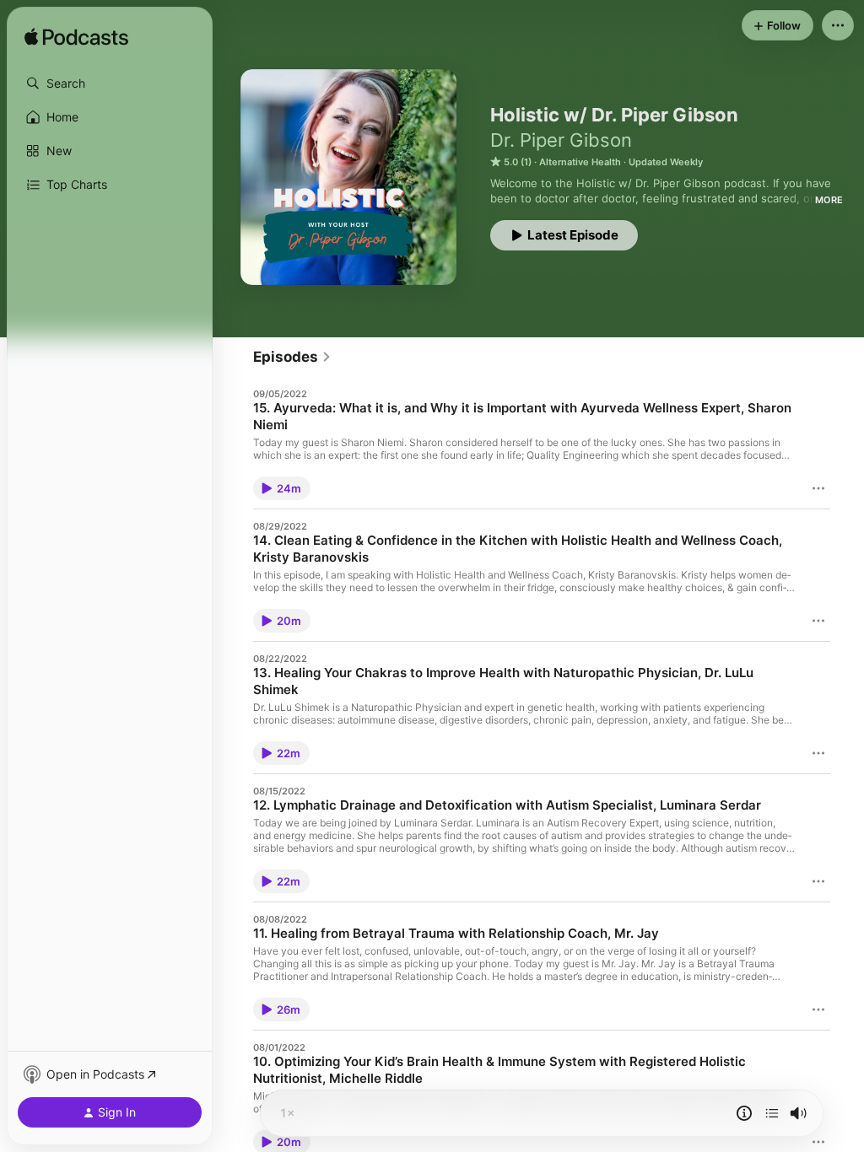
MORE (829, 200)
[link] (292, 356)
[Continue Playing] (772, 1113)
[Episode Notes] (744, 1113)
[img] (76, 38)
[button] (110, 83)
